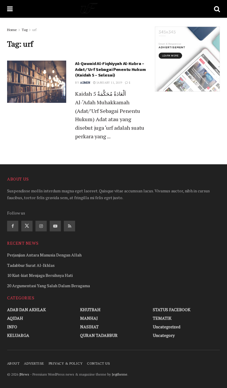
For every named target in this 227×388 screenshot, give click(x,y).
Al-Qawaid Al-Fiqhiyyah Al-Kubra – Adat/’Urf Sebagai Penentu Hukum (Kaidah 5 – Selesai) (110, 69)
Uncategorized (166, 326)
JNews (24, 374)
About (13, 363)
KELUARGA (18, 335)
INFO (12, 326)
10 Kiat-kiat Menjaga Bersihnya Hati (40, 275)
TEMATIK (162, 318)
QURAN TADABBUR (99, 335)
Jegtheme (119, 374)
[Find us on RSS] (69, 226)
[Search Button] (217, 9)
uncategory (164, 335)
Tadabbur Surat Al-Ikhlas (31, 265)
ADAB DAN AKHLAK (26, 309)
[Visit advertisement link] (187, 59)
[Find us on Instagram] (41, 226)
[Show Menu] (10, 9)
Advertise (34, 363)
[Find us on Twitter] (27, 226)
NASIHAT (89, 326)
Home (12, 29)
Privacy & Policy (66, 363)
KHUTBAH (90, 309)
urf (34, 29)
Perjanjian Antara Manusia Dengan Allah (44, 255)
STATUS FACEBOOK (171, 309)
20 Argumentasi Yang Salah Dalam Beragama (48, 285)
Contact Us (98, 363)
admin (85, 83)
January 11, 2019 (109, 83)
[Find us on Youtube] (55, 226)
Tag (24, 29)
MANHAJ (89, 318)
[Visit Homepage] (113, 9)
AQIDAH (15, 318)
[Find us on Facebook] (12, 226)
